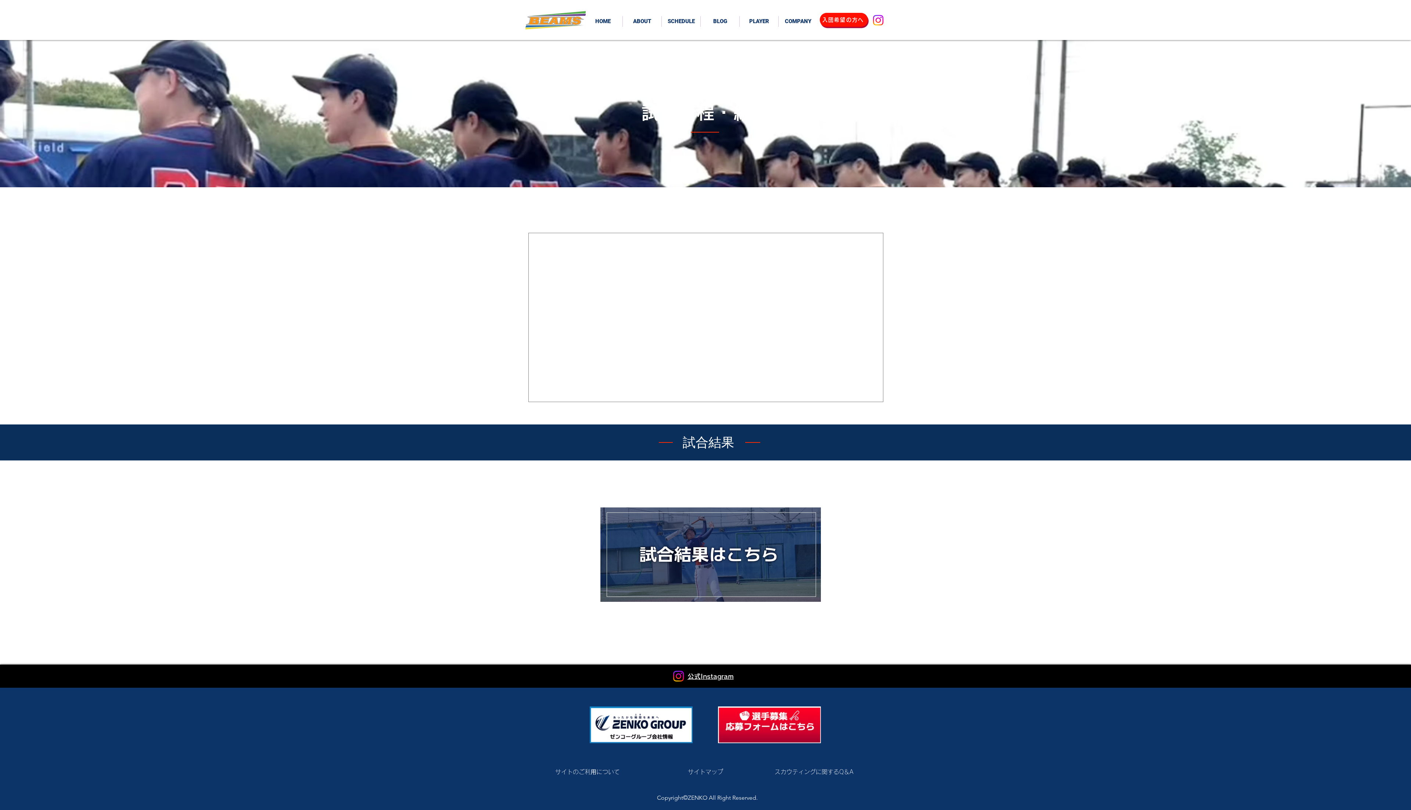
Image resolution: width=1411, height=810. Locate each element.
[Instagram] (878, 20)
